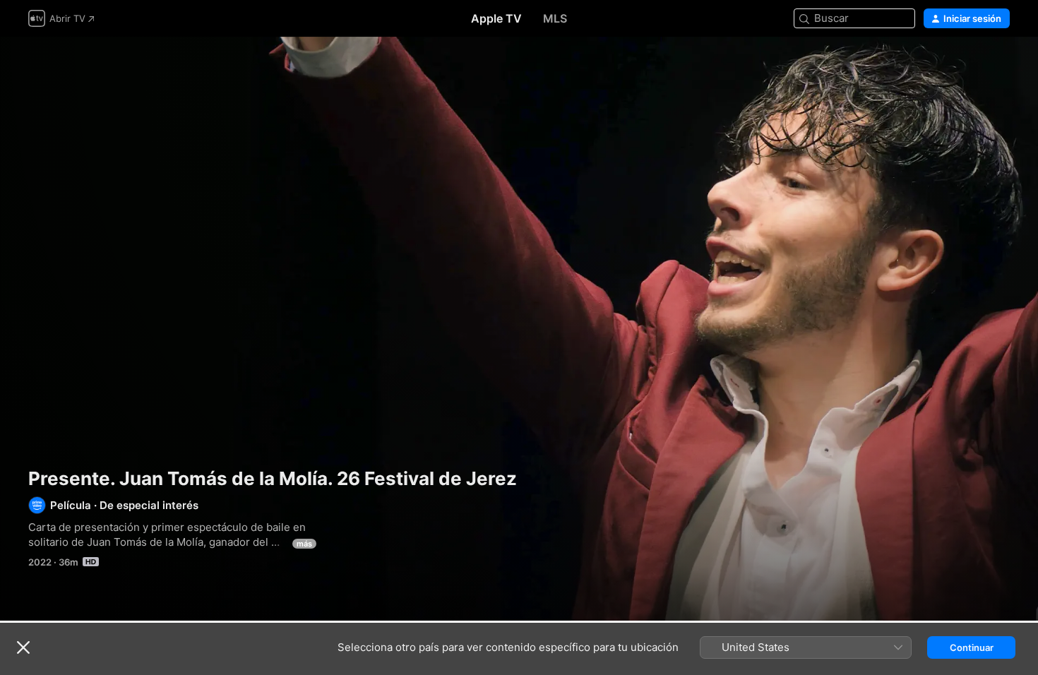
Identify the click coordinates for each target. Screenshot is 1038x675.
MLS (555, 18)
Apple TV (496, 18)
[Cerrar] (23, 647)
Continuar (972, 647)
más (304, 544)
